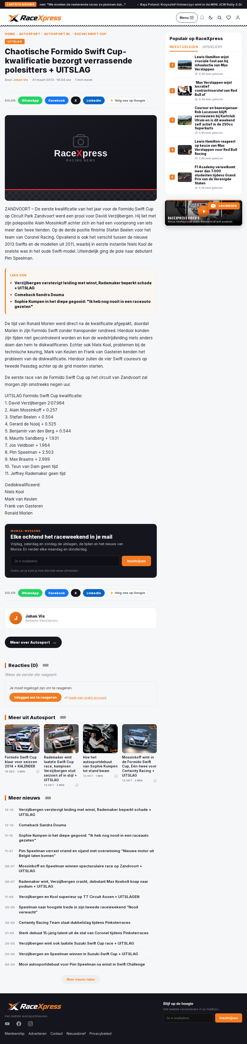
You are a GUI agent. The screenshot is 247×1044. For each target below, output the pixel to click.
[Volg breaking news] (202, 18)
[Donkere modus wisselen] (210, 18)
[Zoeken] (219, 18)
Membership (15, 1033)
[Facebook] (18, 1023)
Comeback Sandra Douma (39, 294)
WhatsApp (30, 100)
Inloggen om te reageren (35, 697)
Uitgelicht (212, 47)
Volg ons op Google (130, 100)
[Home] (34, 17)
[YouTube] (7, 1023)
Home (10, 34)
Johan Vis (20, 80)
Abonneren (227, 206)
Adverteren (37, 1033)
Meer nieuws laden (81, 979)
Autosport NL (57, 34)
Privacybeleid (100, 1033)
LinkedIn (94, 100)
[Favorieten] (228, 18)
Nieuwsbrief (76, 1033)
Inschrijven (136, 561)
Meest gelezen (184, 47)
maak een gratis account (87, 697)
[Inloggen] (237, 18)
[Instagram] (30, 1023)
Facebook (56, 100)
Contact (56, 1033)
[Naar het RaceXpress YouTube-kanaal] (203, 213)
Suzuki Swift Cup (90, 34)
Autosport (29, 34)
